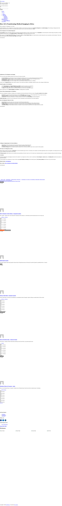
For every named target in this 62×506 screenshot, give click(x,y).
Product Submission (7, 20)
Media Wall (3, 21)
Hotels (1, 264)
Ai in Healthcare (8, 161)
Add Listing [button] (4, 15)
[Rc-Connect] (2, 1)
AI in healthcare (32, 179)
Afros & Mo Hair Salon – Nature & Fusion (8, 339)
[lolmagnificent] (2, 211)
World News (19, 179)
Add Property (6, 18)
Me (0, 6)
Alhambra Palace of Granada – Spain (7, 386)
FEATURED (2, 230)
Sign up (3, 12)
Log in (3, 11)
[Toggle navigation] (0, 2)
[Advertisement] (29, 55)
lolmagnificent (8, 179)
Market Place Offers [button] (5, 19)
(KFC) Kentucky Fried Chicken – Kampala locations (10, 213)
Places (3, 13)
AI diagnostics (23, 179)
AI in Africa (28, 179)
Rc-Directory (8, 504)
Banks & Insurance (8, 230)
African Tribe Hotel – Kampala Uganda (8, 295)
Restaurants (2, 182)
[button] (4, 217)
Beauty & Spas (2, 312)
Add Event (5, 17)
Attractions (1, 356)
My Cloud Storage (5, 424)
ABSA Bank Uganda (4, 260)
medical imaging (42, 179)
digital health (37, 179)
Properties (4, 14)
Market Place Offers (3, 426)
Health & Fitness (13, 179)
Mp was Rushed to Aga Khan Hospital (11, 163)
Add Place (5, 16)
